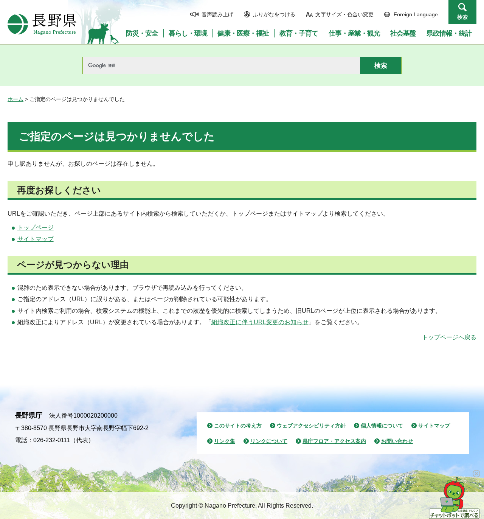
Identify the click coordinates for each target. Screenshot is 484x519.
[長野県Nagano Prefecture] (42, 24)
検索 (462, 17)
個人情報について (382, 426)
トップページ (35, 227)
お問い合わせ (397, 441)
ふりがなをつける (274, 14)
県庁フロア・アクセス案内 (334, 441)
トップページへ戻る (449, 337)
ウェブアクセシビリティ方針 (311, 426)
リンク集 (224, 441)
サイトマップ (35, 239)
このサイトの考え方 (238, 426)
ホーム (15, 99)
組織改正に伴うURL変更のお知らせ (260, 322)
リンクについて (268, 441)
